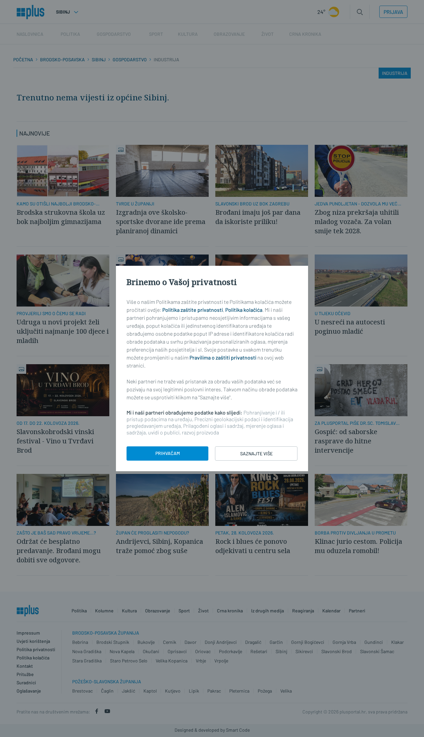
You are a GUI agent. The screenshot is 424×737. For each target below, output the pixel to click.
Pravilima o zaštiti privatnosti (222, 357)
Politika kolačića (243, 310)
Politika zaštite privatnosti (192, 310)
